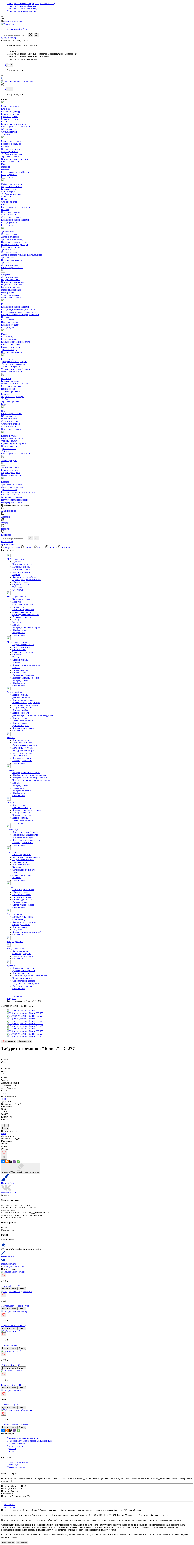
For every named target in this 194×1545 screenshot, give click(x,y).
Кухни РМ (17, 561)
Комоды (16, 619)
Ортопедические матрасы (24, 745)
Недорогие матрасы (22, 742)
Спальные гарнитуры (22, 604)
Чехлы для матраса (21, 758)
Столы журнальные (22, 670)
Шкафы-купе (18, 632)
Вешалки (16, 877)
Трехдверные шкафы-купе (25, 835)
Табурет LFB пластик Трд (13, 1325)
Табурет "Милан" (9, 1345)
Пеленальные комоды (23, 720)
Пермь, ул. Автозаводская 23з (21, 11)
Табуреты (17, 587)
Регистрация (10, 21)
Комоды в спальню (21, 812)
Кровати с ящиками (22, 978)
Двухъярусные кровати (23, 970)
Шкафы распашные (16, 1467)
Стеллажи (17, 654)
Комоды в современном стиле (26, 810)
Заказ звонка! (22, 45)
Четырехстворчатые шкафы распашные (31, 780)
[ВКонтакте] (3, 1161)
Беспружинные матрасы (24, 750)
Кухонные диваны (21, 567)
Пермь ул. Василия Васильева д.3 (23, 8)
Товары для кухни (15, 948)
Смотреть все (18, 590)
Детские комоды (20, 718)
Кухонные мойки (20, 951)
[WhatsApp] (18, 1161)
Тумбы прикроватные (23, 609)
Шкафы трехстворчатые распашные (29, 777)
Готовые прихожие (21, 854)
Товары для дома (15, 941)
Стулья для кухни (21, 584)
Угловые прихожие (21, 864)
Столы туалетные (21, 607)
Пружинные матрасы (22, 748)
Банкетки (17, 867)
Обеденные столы (21, 582)
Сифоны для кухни (21, 953)
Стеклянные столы (21, 897)
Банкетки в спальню (22, 599)
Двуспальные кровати (23, 968)
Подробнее (22, 1542)
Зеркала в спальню (21, 612)
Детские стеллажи (21, 697)
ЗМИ (3, 1099)
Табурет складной (9, 1404)
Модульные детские (22, 707)
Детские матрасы (20, 725)
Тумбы (15, 872)
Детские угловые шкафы (24, 700)
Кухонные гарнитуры (22, 564)
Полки (15, 657)
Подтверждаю (8, 1542)
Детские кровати (20, 713)
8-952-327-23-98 (8, 38)
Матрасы (16, 622)
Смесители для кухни (23, 956)
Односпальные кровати (23, 981)
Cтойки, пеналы (20, 660)
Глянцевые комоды (21, 807)
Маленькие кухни (21, 572)
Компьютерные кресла (23, 728)
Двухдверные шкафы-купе (25, 832)
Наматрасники (19, 755)
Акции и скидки (15, 1446)
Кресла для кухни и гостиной (26, 579)
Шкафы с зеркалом (21, 790)
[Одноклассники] (7, 1161)
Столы (10, 887)
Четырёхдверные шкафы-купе (27, 840)
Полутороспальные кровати (26, 983)
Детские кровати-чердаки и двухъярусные (32, 715)
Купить (5, 1128)
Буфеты (16, 574)
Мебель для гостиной (17, 642)
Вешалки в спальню (22, 617)
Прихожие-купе (20, 862)
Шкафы (10, 770)
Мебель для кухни (15, 559)
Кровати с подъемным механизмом (29, 975)
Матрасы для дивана (22, 753)
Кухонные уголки (21, 569)
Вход (19, 21)
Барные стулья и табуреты (25, 577)
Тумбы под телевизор (22, 652)
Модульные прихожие (23, 859)
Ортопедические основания (25, 614)
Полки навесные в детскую (25, 705)
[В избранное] (4, 1152)
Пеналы (16, 625)
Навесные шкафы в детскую (26, 702)
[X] (10, 1161)
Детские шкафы (20, 710)
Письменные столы (21, 894)
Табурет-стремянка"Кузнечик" (16, 1424)
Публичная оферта (16, 1443)
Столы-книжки (19, 672)
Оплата (10, 1451)
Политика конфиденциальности (22, 1438)
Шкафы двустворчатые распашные (29, 775)
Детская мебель (14, 692)
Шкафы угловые (20, 630)
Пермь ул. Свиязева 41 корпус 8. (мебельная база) (31, 3)
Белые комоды (19, 805)
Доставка (11, 1448)
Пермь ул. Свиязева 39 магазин (22, 6)
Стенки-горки (19, 649)
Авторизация (7, 544)
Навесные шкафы (21, 788)
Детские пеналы (20, 695)
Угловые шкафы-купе (22, 837)
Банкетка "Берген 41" (11, 1385)
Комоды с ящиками (21, 815)
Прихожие (12, 852)
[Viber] (14, 1161)
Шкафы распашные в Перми (26, 627)
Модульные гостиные (23, 644)
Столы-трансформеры (23, 675)
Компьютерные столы (23, 889)
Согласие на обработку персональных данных (29, 1441)
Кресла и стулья (14, 914)
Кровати (16, 602)
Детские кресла (19, 723)
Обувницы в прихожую (23, 870)
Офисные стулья (20, 919)
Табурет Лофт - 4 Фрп (11, 1286)
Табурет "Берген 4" (10, 1365)
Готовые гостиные (21, 647)
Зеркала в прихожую (22, 875)
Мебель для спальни (16, 596)
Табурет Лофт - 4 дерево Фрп (15, 1306)
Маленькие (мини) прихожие (26, 857)
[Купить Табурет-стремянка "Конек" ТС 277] (25, 1013)
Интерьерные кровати (23, 986)
